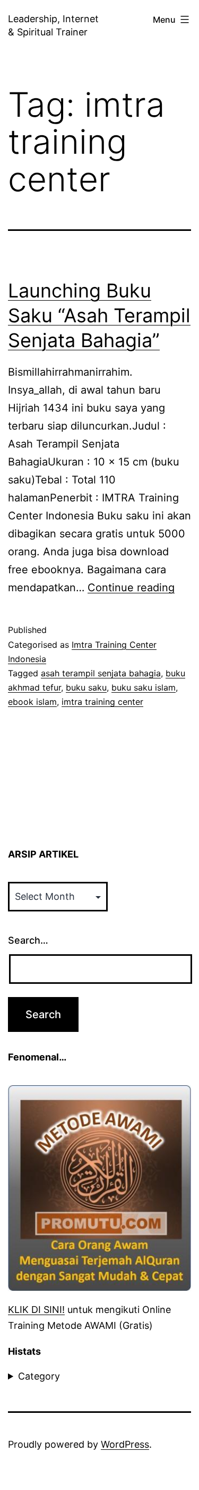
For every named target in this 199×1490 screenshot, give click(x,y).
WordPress (125, 1444)
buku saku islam (143, 687)
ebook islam (32, 701)
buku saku (86, 687)
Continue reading (131, 587)
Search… (28, 940)
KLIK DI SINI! (36, 1309)
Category (39, 1376)
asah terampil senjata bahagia (101, 673)
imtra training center (102, 701)
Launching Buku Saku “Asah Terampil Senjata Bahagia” (99, 315)
